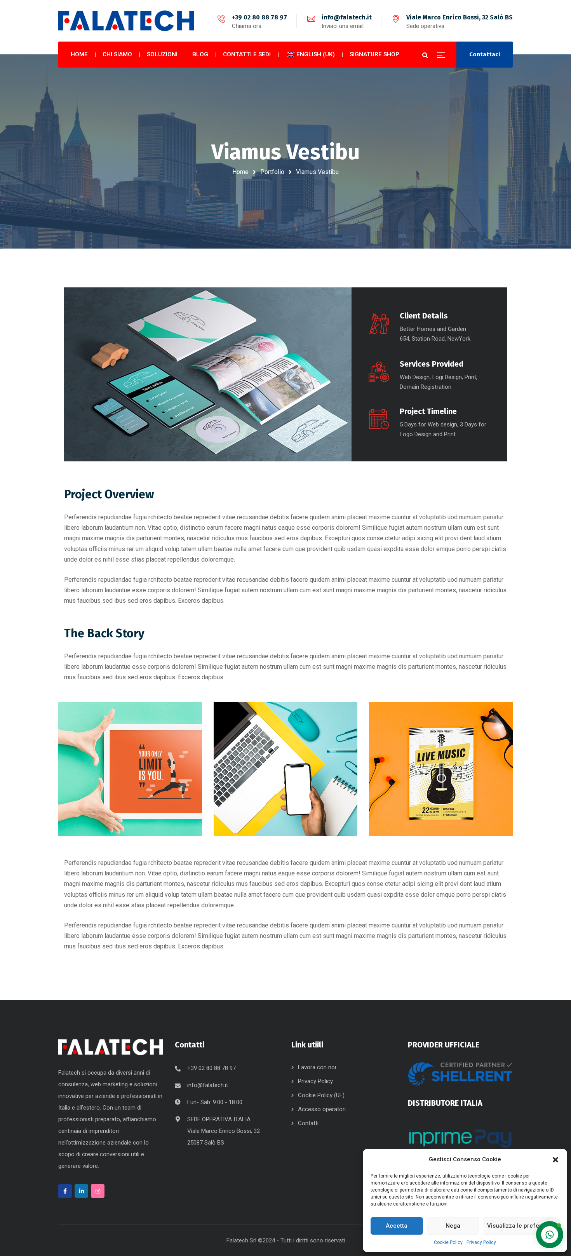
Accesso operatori (322, 1109)
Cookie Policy (448, 1242)
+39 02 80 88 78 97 (259, 17)
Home (240, 172)
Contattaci (484, 54)
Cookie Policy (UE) (321, 1095)
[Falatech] (126, 20)
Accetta (396, 1225)
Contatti (308, 1123)
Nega (453, 1225)
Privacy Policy (481, 1242)
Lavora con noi (317, 1067)
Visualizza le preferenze (521, 1225)
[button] (555, 1160)
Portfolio (272, 172)
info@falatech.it (347, 17)
